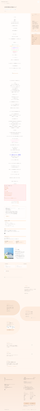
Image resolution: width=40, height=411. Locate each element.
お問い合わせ (15, 75)
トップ (5, 67)
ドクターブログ (15, 69)
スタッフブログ (15, 70)
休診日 (14, 68)
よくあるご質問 (15, 74)
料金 (4, 76)
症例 (4, 74)
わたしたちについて (7, 69)
